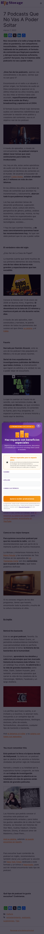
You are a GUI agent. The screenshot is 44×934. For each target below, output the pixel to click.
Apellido (6, 480)
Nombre (6, 472)
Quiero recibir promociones (22, 499)
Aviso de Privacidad (24, 507)
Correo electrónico (11, 488)
